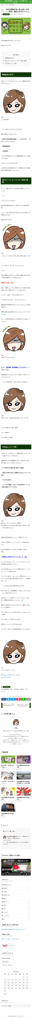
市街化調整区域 (6, 14)
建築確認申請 (6, 689)
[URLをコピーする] (28, 699)
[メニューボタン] (1, 2)
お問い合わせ (5, 962)
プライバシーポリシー (7, 965)
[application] (16, 867)
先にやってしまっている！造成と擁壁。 (16, 61)
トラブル (7, 81)
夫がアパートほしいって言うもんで (10, 939)
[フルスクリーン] (29, 874)
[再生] (3, 874)
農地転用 (22, 689)
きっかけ (5, 912)
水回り (5, 905)
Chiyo (16, 728)
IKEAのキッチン (7, 885)
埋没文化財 (16, 689)
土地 (4, 908)
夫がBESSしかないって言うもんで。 (16, 1)
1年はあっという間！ (11, 63)
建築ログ (5, 888)
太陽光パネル (6, 895)
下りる (3, 691)
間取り (5, 898)
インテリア (6, 915)
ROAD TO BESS (6, 958)
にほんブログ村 (5, 677)
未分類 (5, 891)
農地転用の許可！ (10, 58)
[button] (3, 699)
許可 (26, 689)
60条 (11, 689)
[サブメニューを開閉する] (29, 888)
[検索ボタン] (30, 2)
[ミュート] (26, 874)
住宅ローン (6, 902)
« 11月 (5, 994)
